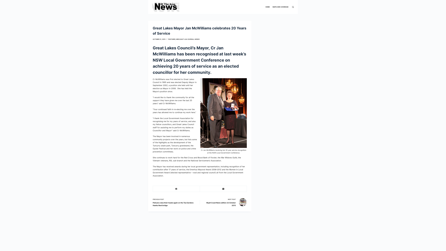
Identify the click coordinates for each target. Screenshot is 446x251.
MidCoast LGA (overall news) (188, 39)
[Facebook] (176, 189)
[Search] (293, 7)
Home (268, 7)
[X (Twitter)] (223, 189)
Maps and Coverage (280, 7)
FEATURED (171, 39)
